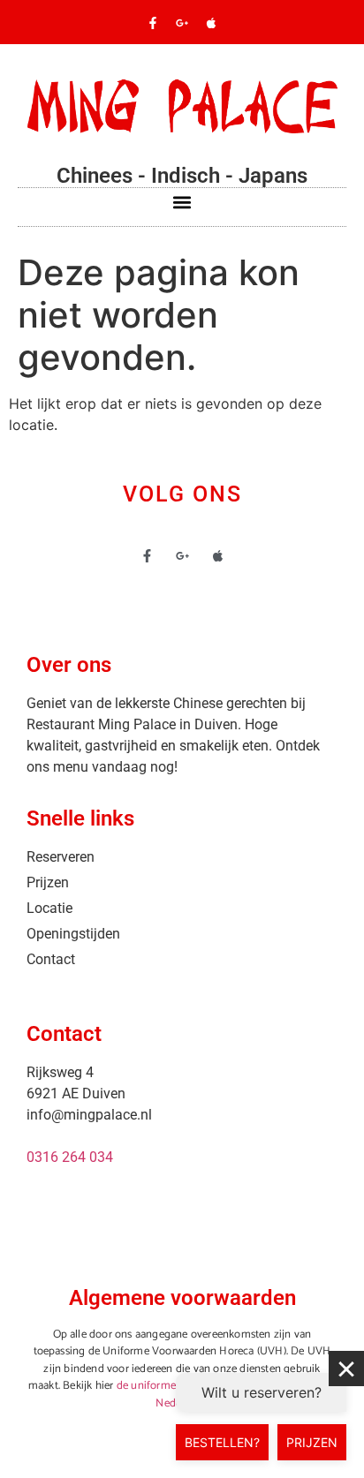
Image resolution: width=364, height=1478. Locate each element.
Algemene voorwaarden (182, 1298)
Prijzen (311, 1442)
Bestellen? (222, 1442)
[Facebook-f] (152, 23)
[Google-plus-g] (182, 23)
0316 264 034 (70, 1157)
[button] (182, 202)
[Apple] (211, 23)
